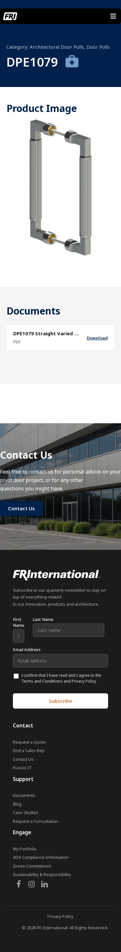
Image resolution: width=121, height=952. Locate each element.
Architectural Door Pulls (57, 46)
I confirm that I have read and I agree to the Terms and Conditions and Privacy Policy (61, 678)
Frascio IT (22, 768)
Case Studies (25, 812)
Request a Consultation (35, 821)
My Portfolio (24, 849)
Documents (24, 795)
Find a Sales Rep (29, 750)
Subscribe (60, 701)
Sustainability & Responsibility (42, 874)
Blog (17, 804)
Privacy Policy (60, 916)
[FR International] (10, 16)
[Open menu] (113, 16)
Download (97, 338)
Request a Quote (29, 742)
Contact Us (23, 759)
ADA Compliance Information (41, 857)
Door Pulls (98, 46)
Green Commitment (32, 866)
